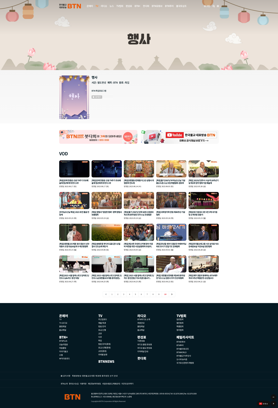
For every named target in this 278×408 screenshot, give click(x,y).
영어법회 (179, 329)
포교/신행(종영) (104, 347)
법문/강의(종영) (104, 344)
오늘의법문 (63, 344)
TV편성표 (141, 340)
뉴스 (112, 6)
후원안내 (140, 322)
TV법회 (119, 6)
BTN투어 (169, 6)
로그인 (207, 6)
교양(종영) (102, 351)
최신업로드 (102, 319)
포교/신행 (102, 329)
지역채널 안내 (142, 351)
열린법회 (179, 322)
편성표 (129, 6)
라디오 (104, 6)
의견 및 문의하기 (127, 383)
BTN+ (137, 6)
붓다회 (146, 6)
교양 (100, 333)
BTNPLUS (63, 340)
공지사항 (66, 375)
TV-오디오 (63, 322)
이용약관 (83, 383)
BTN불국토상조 (182, 348)
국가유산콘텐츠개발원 (185, 362)
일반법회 (179, 319)
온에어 (90, 6)
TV (60, 319)
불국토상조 (181, 6)
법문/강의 (102, 326)
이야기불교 (63, 351)
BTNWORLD (181, 352)
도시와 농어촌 (181, 359)
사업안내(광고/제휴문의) (111, 383)
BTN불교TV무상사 (183, 355)
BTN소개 (64, 383)
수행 (61, 355)
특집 (100, 340)
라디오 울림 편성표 (144, 344)
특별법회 (179, 326)
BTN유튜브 (157, 6)
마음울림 (62, 347)
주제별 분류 (102, 354)
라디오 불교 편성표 (144, 347)
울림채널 (62, 326)
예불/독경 (102, 322)
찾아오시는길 (74, 383)
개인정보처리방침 (94, 383)
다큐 (100, 336)
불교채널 (62, 329)
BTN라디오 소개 (143, 319)
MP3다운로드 (64, 358)
